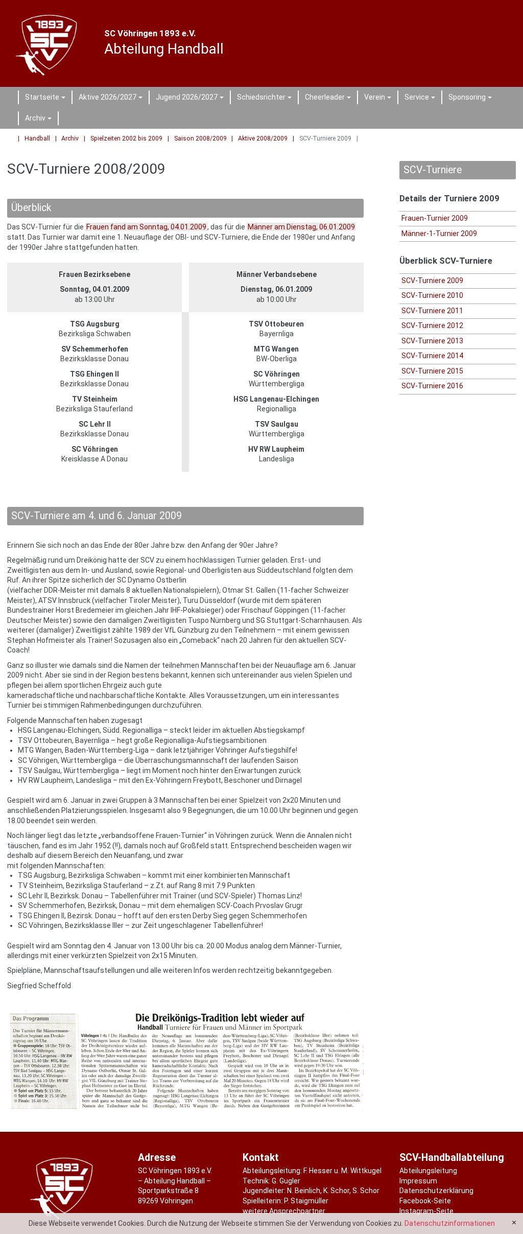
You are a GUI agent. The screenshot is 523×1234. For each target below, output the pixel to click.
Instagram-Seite (426, 1211)
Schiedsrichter (266, 98)
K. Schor (336, 1190)
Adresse (157, 1157)
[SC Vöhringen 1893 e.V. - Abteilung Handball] (48, 43)
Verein (379, 98)
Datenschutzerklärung (436, 1190)
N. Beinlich (303, 1190)
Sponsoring (471, 98)
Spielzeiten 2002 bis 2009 (126, 138)
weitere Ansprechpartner (284, 1211)
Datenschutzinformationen (450, 1223)
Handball (37, 138)
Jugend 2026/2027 (191, 98)
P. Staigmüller (306, 1201)
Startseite (46, 98)
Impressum (418, 1181)
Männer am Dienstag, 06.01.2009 (301, 227)
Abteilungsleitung (428, 1171)
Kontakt (261, 1157)
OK (514, 1222)
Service (421, 98)
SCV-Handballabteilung (451, 1157)
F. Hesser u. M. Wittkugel (342, 1171)
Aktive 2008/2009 (263, 138)
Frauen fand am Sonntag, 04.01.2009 (146, 227)
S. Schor (365, 1190)
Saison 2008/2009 (200, 138)
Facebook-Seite (425, 1201)
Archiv (40, 119)
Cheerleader (329, 98)
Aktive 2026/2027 (112, 98)
